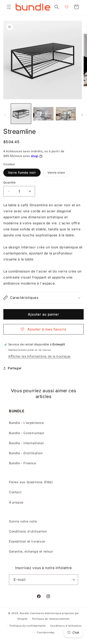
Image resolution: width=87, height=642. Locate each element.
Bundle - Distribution (26, 453)
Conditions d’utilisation (66, 625)
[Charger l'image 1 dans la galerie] (21, 114)
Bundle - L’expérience (26, 423)
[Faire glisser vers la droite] (82, 115)
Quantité (9, 182)
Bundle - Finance (22, 463)
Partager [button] (15, 368)
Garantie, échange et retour (31, 551)
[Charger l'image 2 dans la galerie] (43, 114)
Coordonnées (46, 632)
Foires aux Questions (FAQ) (31, 482)
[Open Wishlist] (66, 7)
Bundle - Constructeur (26, 433)
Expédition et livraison (27, 541)
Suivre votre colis (23, 521)
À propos (16, 502)
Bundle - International (26, 443)
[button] (9, 7)
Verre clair (59, 173)
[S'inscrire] (73, 579)
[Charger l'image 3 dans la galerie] (66, 114)
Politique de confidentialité (28, 625)
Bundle (24, 613)
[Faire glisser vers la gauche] (5, 115)
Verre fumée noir (22, 172)
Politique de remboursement (51, 618)
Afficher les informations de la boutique (39, 356)
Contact (15, 492)
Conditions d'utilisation (28, 531)
